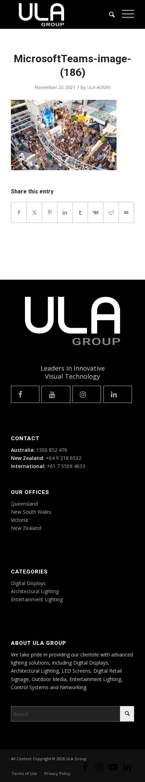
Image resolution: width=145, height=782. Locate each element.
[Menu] (124, 14)
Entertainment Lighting (37, 599)
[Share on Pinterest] (49, 212)
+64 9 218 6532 (63, 458)
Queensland (24, 503)
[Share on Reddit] (111, 212)
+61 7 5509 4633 (66, 466)
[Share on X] (34, 212)
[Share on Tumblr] (80, 212)
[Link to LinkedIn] (127, 769)
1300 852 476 (51, 450)
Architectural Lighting (35, 591)
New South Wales (31, 511)
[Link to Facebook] (85, 769)
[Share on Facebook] (19, 212)
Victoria (19, 520)
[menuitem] (108, 14)
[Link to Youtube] (113, 769)
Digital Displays (28, 583)
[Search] (108, 14)
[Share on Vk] (95, 212)
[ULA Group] (60, 14)
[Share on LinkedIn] (64, 212)
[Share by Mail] (126, 212)
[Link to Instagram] (99, 769)
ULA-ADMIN (99, 87)
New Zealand (26, 528)
